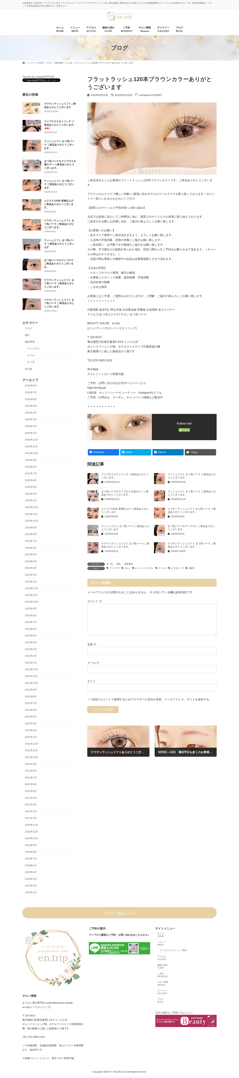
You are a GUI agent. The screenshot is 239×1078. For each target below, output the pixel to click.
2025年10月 (31, 453)
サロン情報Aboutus (162, 983)
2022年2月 (31, 730)
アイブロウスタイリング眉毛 (173, 950)
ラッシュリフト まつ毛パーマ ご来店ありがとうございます (59, 244)
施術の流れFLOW (162, 966)
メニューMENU (161, 943)
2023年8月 (31, 615)
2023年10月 (31, 602)
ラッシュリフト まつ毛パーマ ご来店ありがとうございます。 (59, 145)
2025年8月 (31, 466)
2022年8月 (31, 696)
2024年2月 (31, 574)
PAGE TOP (230, 1042)
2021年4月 (31, 797)
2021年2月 (31, 811)
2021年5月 (31, 791)
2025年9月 (31, 460)
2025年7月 (31, 473)
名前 (91, 644)
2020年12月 (31, 824)
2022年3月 (31, 723)
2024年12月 (31, 507)
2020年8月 (31, 852)
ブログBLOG (160, 1000)
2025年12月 (31, 439)
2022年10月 (31, 683)
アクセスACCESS (161, 958)
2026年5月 (31, 406)
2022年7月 (31, 703)
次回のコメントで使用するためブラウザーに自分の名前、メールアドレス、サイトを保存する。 (152, 699)
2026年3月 (31, 419)
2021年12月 (31, 743)
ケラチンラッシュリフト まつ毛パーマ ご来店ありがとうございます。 (59, 224)
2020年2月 (31, 885)
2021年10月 (31, 757)
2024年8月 (31, 534)
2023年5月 (31, 635)
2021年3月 (31, 804)
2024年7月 (31, 541)
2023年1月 (31, 662)
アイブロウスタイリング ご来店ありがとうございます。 (60, 125)
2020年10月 (31, 838)
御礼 (119, 564)
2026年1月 (31, 433)
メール (93, 662)
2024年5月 (31, 554)
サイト (91, 681)
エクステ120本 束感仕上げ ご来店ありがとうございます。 (58, 204)
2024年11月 (31, 514)
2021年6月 (31, 784)
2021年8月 (31, 770)
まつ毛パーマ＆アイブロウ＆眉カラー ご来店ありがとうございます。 (60, 164)
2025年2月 (31, 493)
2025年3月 (31, 487)
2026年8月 (31, 385)
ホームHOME (160, 934)
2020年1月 (31, 892)
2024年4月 (31, 561)
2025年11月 (31, 446)
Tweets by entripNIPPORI (38, 76)
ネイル (31, 355)
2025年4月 (31, 480)
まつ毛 (110, 564)
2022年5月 (31, 716)
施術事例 (129, 564)
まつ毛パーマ (177, 568)
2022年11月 (31, 676)
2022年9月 (31, 689)
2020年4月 (31, 872)
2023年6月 (31, 629)
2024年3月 (31, 568)
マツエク (162, 568)
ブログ (28, 328)
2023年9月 (31, 608)
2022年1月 (31, 737)
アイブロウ (114, 568)
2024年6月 (31, 547)
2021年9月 (31, 764)
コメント (94, 601)
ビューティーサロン (144, 568)
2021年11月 (31, 750)
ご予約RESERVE (162, 975)
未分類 (28, 369)
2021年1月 (31, 818)
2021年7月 (31, 777)
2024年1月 (31, 581)
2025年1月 (31, 500)
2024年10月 (31, 520)
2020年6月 (31, 865)
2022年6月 (31, 710)
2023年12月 (31, 588)
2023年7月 (31, 622)
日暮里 (191, 568)
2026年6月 (31, 399)
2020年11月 (31, 831)
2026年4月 (31, 412)
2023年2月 (31, 656)
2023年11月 (31, 595)
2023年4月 (31, 642)
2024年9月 (31, 527)
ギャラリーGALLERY (162, 992)
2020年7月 (31, 858)
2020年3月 (31, 879)
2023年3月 (31, 649)
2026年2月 (31, 426)
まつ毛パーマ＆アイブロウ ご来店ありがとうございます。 (58, 263)
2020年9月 (31, 845)
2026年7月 (31, 392)
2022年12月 (31, 669)
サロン (127, 568)
